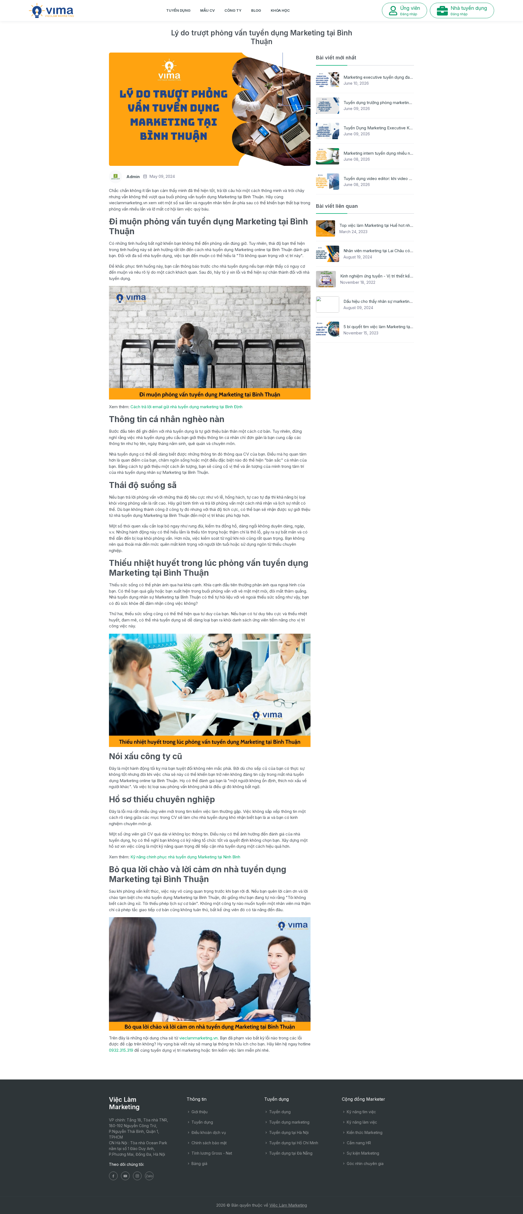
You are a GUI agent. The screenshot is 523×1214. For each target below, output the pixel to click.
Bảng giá (198, 1163)
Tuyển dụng (178, 10)
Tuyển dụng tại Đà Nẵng (290, 1153)
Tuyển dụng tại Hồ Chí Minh (293, 1142)
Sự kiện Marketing (362, 1153)
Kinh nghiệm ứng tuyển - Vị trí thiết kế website (383, 276)
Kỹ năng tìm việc (361, 1111)
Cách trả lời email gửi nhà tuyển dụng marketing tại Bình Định (186, 406)
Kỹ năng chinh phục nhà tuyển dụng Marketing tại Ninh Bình (184, 856)
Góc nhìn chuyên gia (365, 1163)
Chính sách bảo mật (208, 1142)
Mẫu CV (207, 10)
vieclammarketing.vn (198, 1038)
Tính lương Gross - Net (211, 1153)
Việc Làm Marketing (288, 1205)
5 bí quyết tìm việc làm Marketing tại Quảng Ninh (388, 326)
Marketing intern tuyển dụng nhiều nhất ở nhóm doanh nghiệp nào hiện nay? (413, 153)
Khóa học (280, 10)
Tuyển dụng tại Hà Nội (288, 1132)
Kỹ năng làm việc (361, 1122)
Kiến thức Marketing (364, 1132)
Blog (256, 10)
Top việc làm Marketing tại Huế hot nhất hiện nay (384, 225)
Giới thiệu (199, 1111)
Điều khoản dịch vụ (208, 1132)
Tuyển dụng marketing (288, 1122)
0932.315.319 (121, 1050)
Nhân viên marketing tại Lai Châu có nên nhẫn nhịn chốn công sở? (404, 250)
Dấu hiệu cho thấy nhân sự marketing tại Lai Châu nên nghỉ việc (401, 301)
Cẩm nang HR (358, 1142)
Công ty (232, 10)
